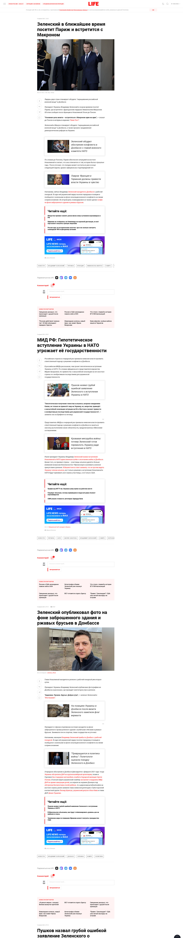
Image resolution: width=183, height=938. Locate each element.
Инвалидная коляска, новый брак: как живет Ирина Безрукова (75, 323)
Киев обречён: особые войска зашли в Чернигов (101, 322)
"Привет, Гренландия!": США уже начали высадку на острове (100, 595)
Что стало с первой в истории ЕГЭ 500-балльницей (100, 313)
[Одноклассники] (75, 278)
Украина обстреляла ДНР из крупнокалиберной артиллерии (68, 774)
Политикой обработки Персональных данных (73, 10)
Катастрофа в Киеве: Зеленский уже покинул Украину (73, 586)
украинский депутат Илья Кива (85, 790)
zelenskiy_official (51, 672)
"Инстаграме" (50, 698)
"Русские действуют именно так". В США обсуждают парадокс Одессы (49, 323)
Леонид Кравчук (66, 790)
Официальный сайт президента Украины (59, 527)
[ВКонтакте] (70, 278)
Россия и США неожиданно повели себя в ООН (74, 313)
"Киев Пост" (74, 120)
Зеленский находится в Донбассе (81, 192)
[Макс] (61, 278)
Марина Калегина (51, 530)
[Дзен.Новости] (57, 278)
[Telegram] (66, 278)
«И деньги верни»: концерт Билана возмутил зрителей (49, 903)
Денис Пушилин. (55, 793)
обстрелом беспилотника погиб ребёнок (60, 785)
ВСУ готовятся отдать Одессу (75, 593)
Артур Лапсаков (50, 258)
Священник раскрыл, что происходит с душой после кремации (48, 314)
